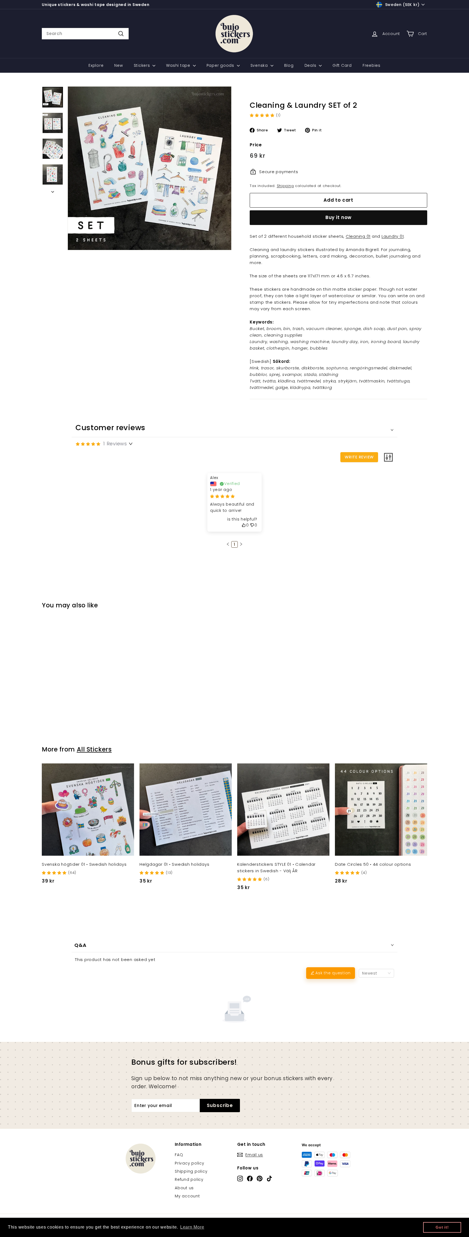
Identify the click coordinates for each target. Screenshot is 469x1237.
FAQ (179, 1154)
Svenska (260, 65)
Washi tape (178, 65)
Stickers (142, 65)
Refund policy (189, 1179)
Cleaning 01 (358, 236)
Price (256, 145)
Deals (311, 65)
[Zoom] (149, 168)
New (118, 65)
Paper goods (221, 65)
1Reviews (115, 443)
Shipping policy (191, 1171)
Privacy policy (189, 1163)
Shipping (285, 185)
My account (187, 1196)
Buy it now (338, 217)
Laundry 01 (393, 236)
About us (184, 1188)
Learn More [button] (192, 1227)
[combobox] (85, 33)
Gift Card (342, 65)
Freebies (372, 65)
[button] (228, 544)
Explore (95, 65)
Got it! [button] (442, 1227)
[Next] (53, 190)
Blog (289, 65)
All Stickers (94, 749)
